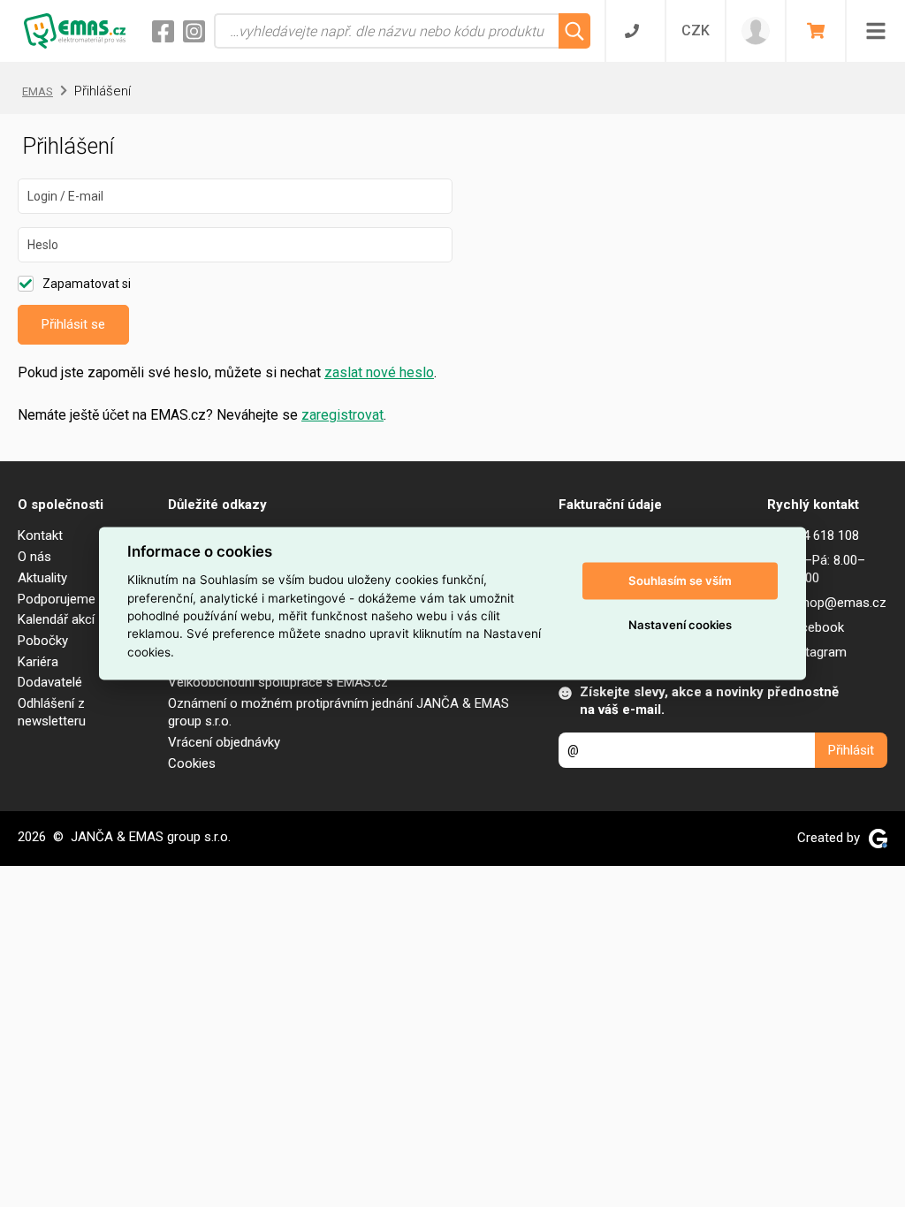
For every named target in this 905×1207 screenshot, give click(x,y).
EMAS (37, 91)
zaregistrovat (342, 414)
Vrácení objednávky (224, 742)
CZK (695, 30)
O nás (34, 557)
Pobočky (43, 641)
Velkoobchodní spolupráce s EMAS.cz (278, 682)
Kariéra (38, 662)
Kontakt (40, 535)
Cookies (192, 763)
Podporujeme (56, 599)
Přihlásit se (73, 324)
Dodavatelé (50, 682)
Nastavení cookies (680, 625)
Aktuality (42, 578)
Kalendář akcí (56, 619)
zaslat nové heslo (379, 372)
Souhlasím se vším (680, 580)
